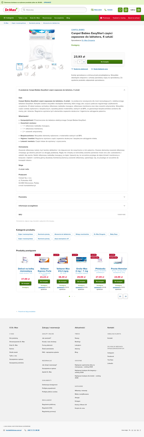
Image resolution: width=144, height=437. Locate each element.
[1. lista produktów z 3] (69, 296)
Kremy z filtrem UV (81, 404)
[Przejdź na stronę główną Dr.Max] (11, 10)
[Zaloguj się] (126, 10)
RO (138, 430)
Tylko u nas (23, 18)
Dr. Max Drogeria (88, 40)
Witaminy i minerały (81, 390)
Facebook (110, 356)
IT (140, 430)
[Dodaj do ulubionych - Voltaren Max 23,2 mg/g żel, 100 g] (70, 255)
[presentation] (25, 260)
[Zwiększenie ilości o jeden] (84, 62)
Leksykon (78, 345)
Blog (68, 18)
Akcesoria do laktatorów (63, 234)
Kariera (11, 348)
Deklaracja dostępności (49, 384)
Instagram (110, 353)
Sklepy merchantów (82, 234)
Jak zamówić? (46, 338)
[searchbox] (54, 10)
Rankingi (77, 341)
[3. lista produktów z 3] (74, 296)
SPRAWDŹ (47, 2)
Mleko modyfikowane (82, 394)
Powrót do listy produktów (26, 311)
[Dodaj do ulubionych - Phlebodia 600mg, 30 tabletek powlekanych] (107, 255)
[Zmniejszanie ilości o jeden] (76, 62)
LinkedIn (110, 363)
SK (135, 430)
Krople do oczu (80, 408)
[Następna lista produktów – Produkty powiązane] (125, 296)
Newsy (77, 338)
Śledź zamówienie (48, 348)
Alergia (77, 397)
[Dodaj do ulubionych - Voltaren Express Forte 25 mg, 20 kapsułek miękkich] (51, 255)
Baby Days (113, 234)
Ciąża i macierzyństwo (25, 234)
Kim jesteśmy (13, 338)
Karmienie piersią (43, 234)
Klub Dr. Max (35, 18)
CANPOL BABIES (78, 30)
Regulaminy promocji (49, 411)
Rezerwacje (47, 18)
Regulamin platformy (48, 404)
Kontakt (110, 338)
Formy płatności (47, 345)
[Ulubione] (120, 10)
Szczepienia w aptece (16, 359)
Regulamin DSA (47, 408)
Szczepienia (59, 18)
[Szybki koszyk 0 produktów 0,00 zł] (138, 10)
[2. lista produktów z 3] (72, 296)
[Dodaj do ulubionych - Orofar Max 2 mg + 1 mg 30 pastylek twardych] (88, 255)
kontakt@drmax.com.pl (13, 430)
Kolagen (77, 401)
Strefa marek (13, 352)
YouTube (110, 360)
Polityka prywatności (48, 388)
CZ (132, 430)
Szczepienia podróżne (16, 363)
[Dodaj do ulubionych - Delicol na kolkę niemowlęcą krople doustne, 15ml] (32, 255)
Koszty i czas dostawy (49, 341)
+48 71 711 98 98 (33, 430)
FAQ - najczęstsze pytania (50, 352)
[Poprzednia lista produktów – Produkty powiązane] (120, 296)
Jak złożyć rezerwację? (49, 365)
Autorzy (77, 348)
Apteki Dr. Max (47, 372)
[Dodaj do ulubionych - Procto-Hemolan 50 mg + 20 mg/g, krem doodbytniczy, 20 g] (125, 255)
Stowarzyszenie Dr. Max (17, 341)
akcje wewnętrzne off (62, 238)
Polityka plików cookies (49, 392)
